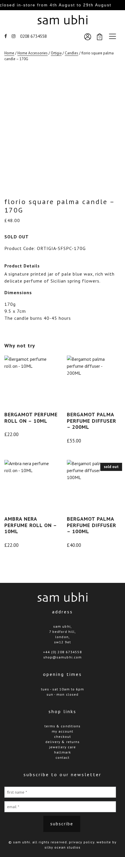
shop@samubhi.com (62, 657)
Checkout (62, 736)
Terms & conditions (62, 726)
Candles (71, 53)
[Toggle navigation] (112, 36)
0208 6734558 (33, 36)
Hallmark (62, 752)
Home (9, 53)
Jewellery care (62, 747)
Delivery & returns (62, 742)
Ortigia (56, 53)
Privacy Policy (81, 842)
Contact (62, 757)
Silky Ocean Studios (62, 847)
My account (62, 731)
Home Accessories (32, 53)
